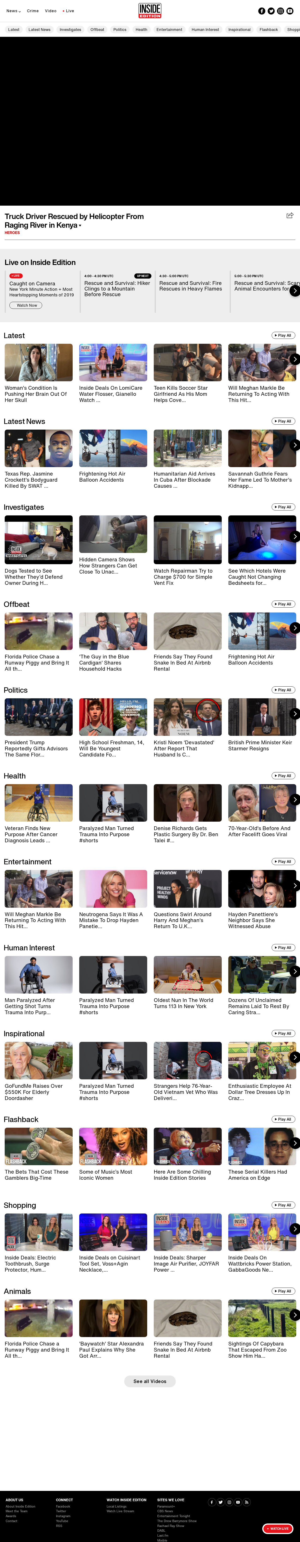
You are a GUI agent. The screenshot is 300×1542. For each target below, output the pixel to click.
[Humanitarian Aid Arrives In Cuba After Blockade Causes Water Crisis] (188, 448)
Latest (13, 29)
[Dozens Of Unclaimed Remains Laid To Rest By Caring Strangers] (262, 975)
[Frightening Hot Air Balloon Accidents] (113, 448)
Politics (119, 29)
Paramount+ (166, 1506)
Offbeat (97, 29)
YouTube (62, 1521)
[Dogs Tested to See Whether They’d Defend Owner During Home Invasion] (39, 539)
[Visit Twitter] (221, 1502)
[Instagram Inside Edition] (280, 11)
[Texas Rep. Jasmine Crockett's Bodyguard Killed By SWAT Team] (39, 448)
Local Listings (117, 1506)
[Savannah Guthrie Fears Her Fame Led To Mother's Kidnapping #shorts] (262, 448)
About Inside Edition (20, 1506)
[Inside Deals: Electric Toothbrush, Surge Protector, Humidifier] (39, 1232)
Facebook (63, 1506)
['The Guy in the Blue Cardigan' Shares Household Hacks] (113, 631)
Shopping (20, 1205)
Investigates (70, 29)
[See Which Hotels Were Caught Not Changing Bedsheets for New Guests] (262, 539)
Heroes (12, 232)
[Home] (150, 11)
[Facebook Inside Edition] (261, 11)
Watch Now (27, 305)
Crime (33, 11)
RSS (59, 1526)
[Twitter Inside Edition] (271, 11)
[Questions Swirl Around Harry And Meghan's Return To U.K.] (188, 888)
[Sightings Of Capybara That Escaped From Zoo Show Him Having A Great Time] (262, 1318)
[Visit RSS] (247, 1502)
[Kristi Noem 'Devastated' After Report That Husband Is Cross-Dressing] (188, 717)
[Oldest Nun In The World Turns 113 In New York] (188, 975)
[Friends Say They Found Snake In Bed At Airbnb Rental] (188, 631)
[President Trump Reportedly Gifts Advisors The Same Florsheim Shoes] (39, 717)
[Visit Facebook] (212, 1502)
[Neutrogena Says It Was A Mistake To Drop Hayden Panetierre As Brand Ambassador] (113, 888)
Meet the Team (16, 1511)
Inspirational (240, 29)
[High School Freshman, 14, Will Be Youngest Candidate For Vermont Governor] (113, 717)
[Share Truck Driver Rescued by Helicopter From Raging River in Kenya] (290, 215)
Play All (284, 335)
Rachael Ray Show (170, 1526)
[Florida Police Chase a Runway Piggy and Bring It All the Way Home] (39, 631)
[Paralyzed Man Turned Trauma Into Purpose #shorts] (113, 803)
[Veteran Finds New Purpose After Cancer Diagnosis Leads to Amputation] (39, 803)
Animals (17, 1291)
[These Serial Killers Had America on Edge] (262, 1146)
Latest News (39, 29)
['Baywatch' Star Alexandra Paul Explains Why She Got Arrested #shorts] (113, 1318)
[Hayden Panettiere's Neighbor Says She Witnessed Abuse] (262, 888)
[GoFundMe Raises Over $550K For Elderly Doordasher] (39, 1060)
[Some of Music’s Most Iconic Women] (113, 1146)
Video (51, 11)
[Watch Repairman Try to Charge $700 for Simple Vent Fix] (188, 539)
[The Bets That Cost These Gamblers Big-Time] (39, 1146)
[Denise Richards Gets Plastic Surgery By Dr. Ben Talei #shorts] (188, 803)
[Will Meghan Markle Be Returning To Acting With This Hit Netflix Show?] (262, 362)
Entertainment (169, 29)
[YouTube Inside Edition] (289, 11)
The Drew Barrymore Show (177, 1521)
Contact (11, 1521)
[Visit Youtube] (238, 1502)
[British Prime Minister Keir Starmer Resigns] (262, 717)
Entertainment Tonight (173, 1516)
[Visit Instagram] (229, 1502)
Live (70, 11)
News (12, 11)
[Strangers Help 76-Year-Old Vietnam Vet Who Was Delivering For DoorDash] (188, 1060)
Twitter (61, 1511)
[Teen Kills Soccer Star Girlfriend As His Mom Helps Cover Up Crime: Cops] (188, 362)
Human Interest (205, 29)
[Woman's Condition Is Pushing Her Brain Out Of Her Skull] (39, 362)
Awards (11, 1516)
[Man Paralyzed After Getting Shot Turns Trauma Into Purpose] (39, 975)
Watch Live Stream (120, 1511)
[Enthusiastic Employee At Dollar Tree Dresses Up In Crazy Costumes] (262, 1060)
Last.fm (162, 1535)
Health (141, 29)
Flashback (269, 29)
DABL (161, 1530)
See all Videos (150, 1381)
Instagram (63, 1516)
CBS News (165, 1511)
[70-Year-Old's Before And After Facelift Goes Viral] (262, 803)
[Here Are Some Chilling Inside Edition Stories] (188, 1146)
